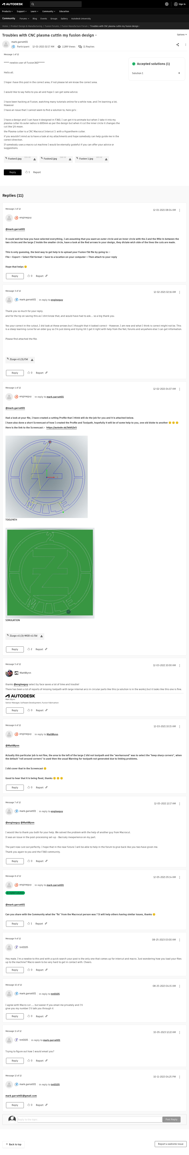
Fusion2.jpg (50, 158)
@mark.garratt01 (15, 229)
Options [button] (181, 34)
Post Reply (171, 1119)
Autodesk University (81, 18)
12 (16, 1075)
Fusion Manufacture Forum (75, 26)
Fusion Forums (52, 26)
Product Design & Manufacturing (26, 26)
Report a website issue (170, 1144)
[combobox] (56, 4)
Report (37, 172)
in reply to (51, 300)
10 (16, 984)
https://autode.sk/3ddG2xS (61, 427)
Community (8, 18)
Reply (12, 172)
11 (15, 1031)
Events (43, 18)
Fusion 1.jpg (86, 158)
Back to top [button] (15, 1144)
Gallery (64, 18)
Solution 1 (137, 73)
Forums (23, 18)
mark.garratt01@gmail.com (21, 1095)
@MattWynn (12, 745)
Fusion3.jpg (15, 158)
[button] (185, 44)
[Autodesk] (12, 4)
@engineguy (21, 684)
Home (5, 26)
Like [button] (26, 172)
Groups (53, 18)
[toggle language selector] (167, 4)
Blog (35, 18)
